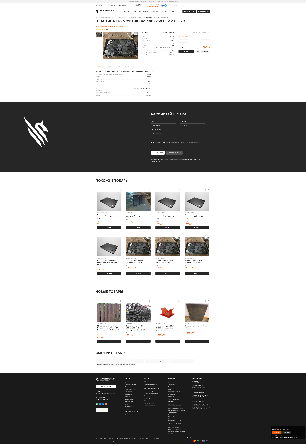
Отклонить (286, 432)
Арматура (127, 381)
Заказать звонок (203, 11)
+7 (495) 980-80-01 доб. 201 (200, 395)
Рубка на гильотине (149, 400)
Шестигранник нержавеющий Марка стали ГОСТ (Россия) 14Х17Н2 (116, 364)
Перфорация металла (150, 396)
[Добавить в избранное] (135, 34)
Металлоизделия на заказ (151, 388)
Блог (169, 389)
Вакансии (171, 396)
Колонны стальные (102, 361)
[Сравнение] (201, 5)
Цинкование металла (150, 405)
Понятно (276, 432)
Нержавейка (128, 394)
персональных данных (177, 142)
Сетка (126, 409)
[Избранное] (205, 5)
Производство (136, 11)
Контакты (164, 11)
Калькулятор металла (174, 391)
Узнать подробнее (277, 435)
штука (181, 41)
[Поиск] (196, 5)
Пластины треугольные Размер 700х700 (182, 361)
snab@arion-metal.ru (199, 396)
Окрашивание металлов (151, 393)
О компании (155, 11)
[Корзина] (209, 5)
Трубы (126, 404)
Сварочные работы (149, 403)
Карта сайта (171, 401)
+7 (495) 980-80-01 (154, 4)
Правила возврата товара (175, 408)
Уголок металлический (131, 389)
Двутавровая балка (130, 384)
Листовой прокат (129, 406)
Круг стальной (129, 401)
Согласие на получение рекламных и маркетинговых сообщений (176, 431)
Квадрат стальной (130, 399)
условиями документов (193, 142)
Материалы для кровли (131, 411)
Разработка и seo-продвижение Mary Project (106, 441)
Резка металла (148, 398)
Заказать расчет (189, 11)
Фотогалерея (172, 386)
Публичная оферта (173, 427)
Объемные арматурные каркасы (119, 361)
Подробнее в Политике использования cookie (284, 437)
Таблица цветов (172, 384)
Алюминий (128, 396)
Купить (109, 227)
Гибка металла (148, 381)
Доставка (173, 11)
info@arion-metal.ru (153, 6)
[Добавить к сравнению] (132, 34)
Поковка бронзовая (137, 361)
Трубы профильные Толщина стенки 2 (157, 361)
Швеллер (127, 386)
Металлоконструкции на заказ (152, 391)
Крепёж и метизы (130, 414)
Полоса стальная (129, 391)
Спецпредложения (173, 399)
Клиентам (146, 11)
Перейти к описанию (168, 32)
